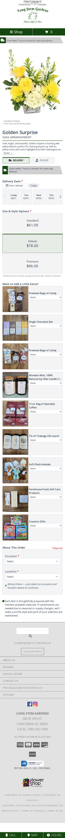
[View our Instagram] (35, 705)
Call (12, 835)
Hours (56, 835)
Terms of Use (55, 810)
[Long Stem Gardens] (32, 23)
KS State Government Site (47, 805)
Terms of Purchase (33, 810)
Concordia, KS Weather (16, 805)
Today (33, 185)
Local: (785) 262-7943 (32, 729)
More (7, 153)
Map (33, 835)
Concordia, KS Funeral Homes (23, 795)
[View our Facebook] (29, 705)
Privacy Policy (10, 810)
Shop (18, 31)
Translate (41, 4)
